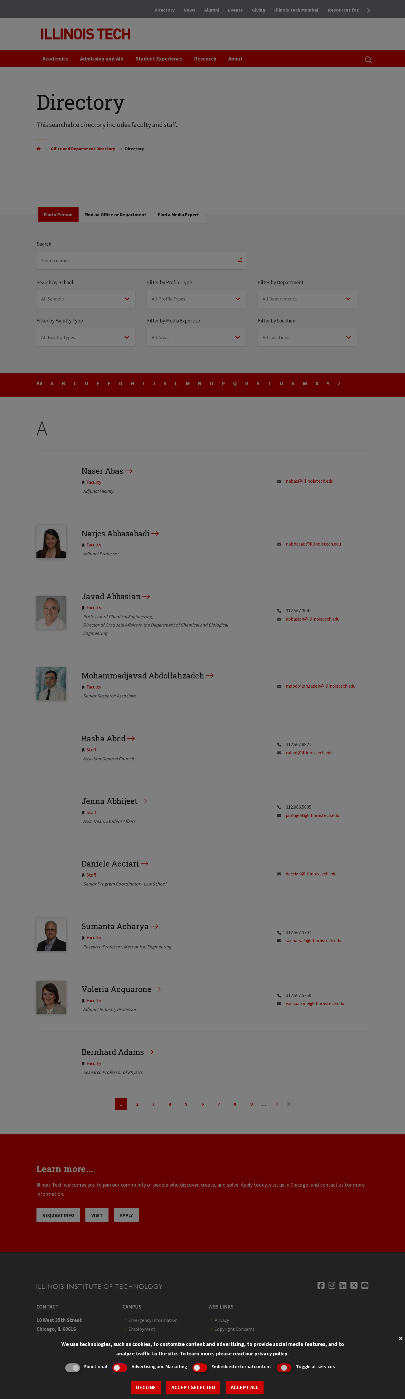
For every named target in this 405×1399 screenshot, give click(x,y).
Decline (146, 1387)
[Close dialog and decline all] (400, 1337)
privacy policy (270, 1353)
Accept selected (193, 1387)
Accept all (245, 1387)
